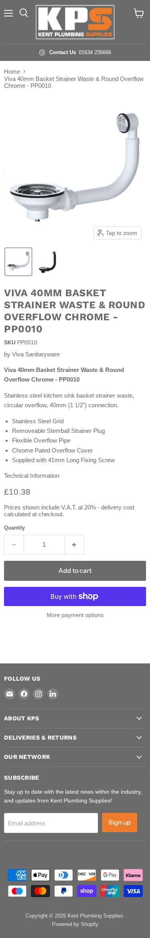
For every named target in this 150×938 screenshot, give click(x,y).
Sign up (119, 822)
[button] (18, 261)
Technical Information (31, 475)
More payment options (75, 615)
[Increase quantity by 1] (74, 545)
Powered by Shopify (75, 924)
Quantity (14, 528)
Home (12, 71)
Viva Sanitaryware (36, 354)
